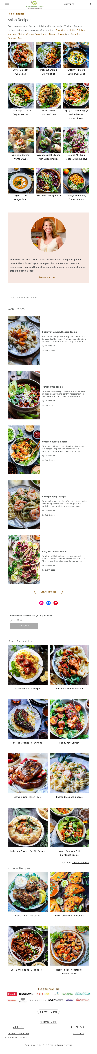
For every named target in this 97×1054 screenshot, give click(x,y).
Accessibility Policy (18, 1037)
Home (11, 14)
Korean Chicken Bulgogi (53, 34)
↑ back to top (48, 1012)
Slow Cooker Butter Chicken (70, 30)
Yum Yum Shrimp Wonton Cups (24, 34)
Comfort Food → (80, 862)
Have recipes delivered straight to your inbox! (31, 616)
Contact (78, 1033)
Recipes (20, 14)
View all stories (48, 592)
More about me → (48, 277)
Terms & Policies (18, 1033)
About (18, 1027)
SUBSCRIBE (48, 1022)
